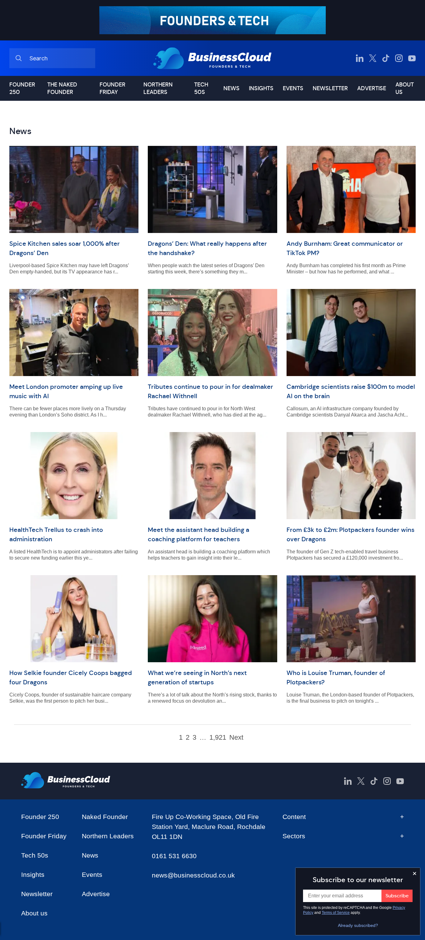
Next (236, 737)
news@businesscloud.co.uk (193, 875)
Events (293, 88)
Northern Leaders (158, 88)
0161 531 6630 (174, 855)
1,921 (217, 737)
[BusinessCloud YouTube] (412, 58)
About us (404, 88)
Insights (261, 88)
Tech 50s (201, 88)
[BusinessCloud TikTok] (386, 58)
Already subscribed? (358, 925)
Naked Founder (105, 816)
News (231, 88)
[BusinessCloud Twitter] (372, 58)
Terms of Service (336, 912)
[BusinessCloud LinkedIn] (359, 58)
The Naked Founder (62, 88)
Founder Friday (112, 88)
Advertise (371, 88)
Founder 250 (22, 88)
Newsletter (330, 88)
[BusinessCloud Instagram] (399, 58)
